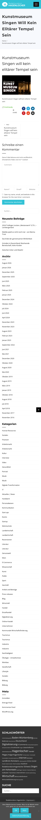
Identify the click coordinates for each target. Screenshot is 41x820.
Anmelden (6, 698)
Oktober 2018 (7, 395)
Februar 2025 (7, 290)
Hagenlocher (20, 751)
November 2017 (8, 413)
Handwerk (6, 499)
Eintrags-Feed (7, 703)
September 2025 (8, 277)
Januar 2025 (6, 295)
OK (16, 810)
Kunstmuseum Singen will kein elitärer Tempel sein (10, 130)
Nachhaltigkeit (7, 653)
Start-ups (5, 512)
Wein (4, 558)
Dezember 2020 (8, 358)
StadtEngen (19, 770)
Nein (24, 810)
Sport (4, 580)
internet (22, 757)
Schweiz (27, 766)
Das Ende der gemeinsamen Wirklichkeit (17, 239)
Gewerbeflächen (28, 747)
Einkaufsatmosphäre (33, 744)
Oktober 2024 (7, 304)
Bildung (5, 680)
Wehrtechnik (7, 526)
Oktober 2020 (7, 363)
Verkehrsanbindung (30, 773)
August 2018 (6, 399)
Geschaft (5, 585)
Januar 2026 (6, 267)
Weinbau (5, 662)
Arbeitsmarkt (7, 444)
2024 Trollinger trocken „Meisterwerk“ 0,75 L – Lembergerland (19, 226)
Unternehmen (7, 626)
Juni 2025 (5, 281)
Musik (4, 476)
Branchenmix (12, 741)
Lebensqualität (23, 761)
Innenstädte (5, 758)
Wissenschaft (7, 567)
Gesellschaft (6, 667)
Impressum (30, 800)
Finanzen (5, 440)
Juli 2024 (5, 308)
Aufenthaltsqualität (7, 738)
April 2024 (6, 317)
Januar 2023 (6, 340)
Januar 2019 (6, 390)
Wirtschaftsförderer (21, 776)
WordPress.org (7, 712)
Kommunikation (8, 508)
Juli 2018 (5, 404)
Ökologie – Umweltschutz (11, 658)
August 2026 (6, 263)
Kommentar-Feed (8, 707)
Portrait (5, 471)
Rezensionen (7, 539)
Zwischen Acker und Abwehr (12, 250)
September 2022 (8, 345)
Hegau (5, 754)
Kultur (4, 453)
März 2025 (6, 286)
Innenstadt (32, 755)
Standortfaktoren (31, 770)
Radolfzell (24, 764)
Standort (25, 770)
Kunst (4, 571)
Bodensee (5, 741)
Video (4, 462)
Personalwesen (7, 503)
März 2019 (6, 386)
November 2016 (8, 417)
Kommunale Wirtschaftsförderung (14, 630)
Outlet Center (9, 764)
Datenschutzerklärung (20, 816)
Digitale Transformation (11, 485)
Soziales (5, 435)
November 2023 (8, 326)
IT (2, 490)
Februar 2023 (7, 336)
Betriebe (35, 738)
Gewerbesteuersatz (7, 751)
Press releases (7, 594)
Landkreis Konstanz (10, 761)
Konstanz (30, 758)
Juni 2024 (5, 313)
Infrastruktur (26, 755)
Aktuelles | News (8, 494)
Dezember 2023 (8, 322)
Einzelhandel (6, 612)
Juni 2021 (5, 349)
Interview (5, 458)
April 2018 (6, 408)
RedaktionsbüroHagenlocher (12, 766)
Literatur (5, 544)
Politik (4, 576)
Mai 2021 (5, 354)
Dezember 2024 (8, 299)
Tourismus (6, 635)
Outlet (3, 764)
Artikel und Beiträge (9, 589)
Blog (3, 599)
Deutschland (21, 741)
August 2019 (6, 381)
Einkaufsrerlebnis (6, 747)
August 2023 (6, 331)
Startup (5, 521)
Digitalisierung (7, 617)
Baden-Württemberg (22, 737)
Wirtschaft (6, 603)
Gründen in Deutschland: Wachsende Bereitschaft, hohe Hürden (15, 244)
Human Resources (9, 430)
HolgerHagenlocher (15, 755)
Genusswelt (6, 553)
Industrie (5, 644)
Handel (4, 608)
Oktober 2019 (7, 376)
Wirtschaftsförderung (9, 779)
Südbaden (5, 773)
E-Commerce (7, 562)
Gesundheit (6, 467)
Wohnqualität (19, 779)
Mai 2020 (5, 372)
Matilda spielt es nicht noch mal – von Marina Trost (18, 233)
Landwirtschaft (7, 530)
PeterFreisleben (17, 764)
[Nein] (39, 811)
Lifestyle (5, 671)
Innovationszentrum (13, 758)
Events (4, 517)
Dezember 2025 (8, 272)
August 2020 (6, 367)
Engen (21, 747)
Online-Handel (7, 621)
